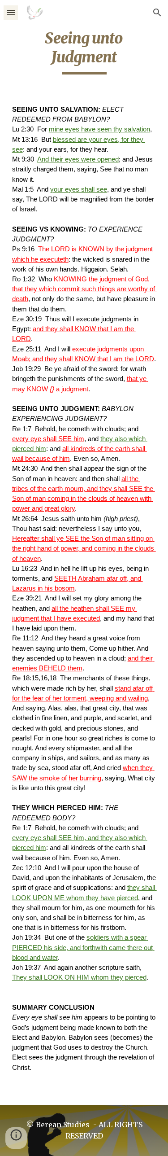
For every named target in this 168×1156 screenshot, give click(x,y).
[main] (84, 51)
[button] (11, 12)
